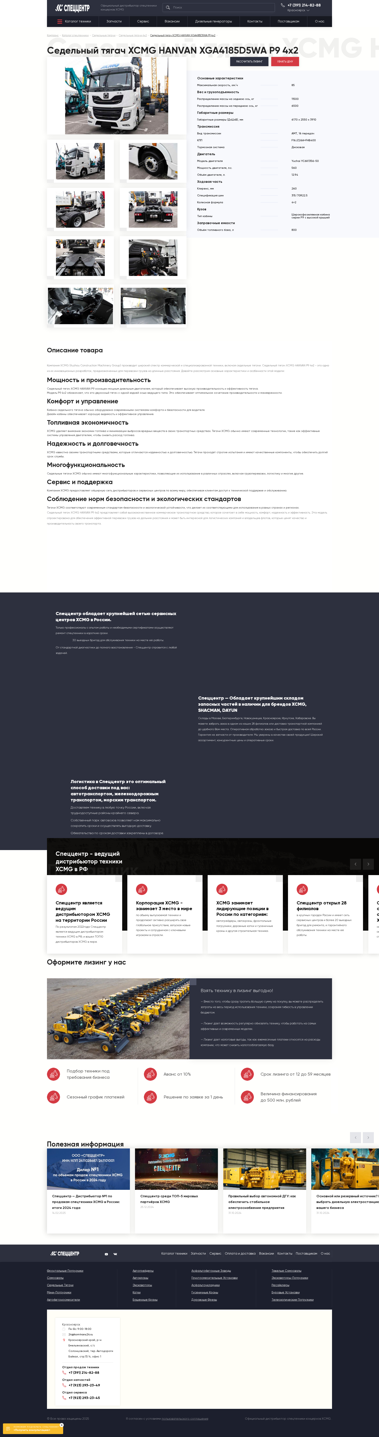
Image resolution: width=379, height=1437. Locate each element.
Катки (137, 1292)
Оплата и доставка (240, 1253)
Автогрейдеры (143, 1271)
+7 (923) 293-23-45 (84, 1398)
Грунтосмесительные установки (214, 1278)
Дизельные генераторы (213, 21)
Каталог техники (78, 21)
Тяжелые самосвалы (286, 1271)
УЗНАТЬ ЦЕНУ (285, 61)
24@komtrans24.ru (80, 1334)
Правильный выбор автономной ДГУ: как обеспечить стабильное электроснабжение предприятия (262, 1202)
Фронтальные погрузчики (65, 1271)
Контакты (255, 21)
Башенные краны (145, 1299)
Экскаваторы (142, 1285)
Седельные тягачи (60, 1285)
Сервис (143, 21)
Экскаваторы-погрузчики (290, 1278)
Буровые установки (286, 1292)
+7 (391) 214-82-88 (304, 5)
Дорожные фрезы (204, 1299)
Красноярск (296, 10)
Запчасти (114, 21)
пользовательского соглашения (185, 1418)
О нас (319, 21)
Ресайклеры (280, 1285)
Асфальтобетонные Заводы (211, 1271)
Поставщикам (288, 21)
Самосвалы (55, 1278)
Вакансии (172, 21)
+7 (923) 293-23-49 (84, 1385)
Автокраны (140, 1278)
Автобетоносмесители (63, 1299)
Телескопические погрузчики (293, 1299)
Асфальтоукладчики (205, 1285)
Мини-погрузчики (59, 1292)
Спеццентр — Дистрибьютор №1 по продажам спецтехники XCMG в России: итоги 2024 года (86, 1202)
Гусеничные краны (204, 1292)
